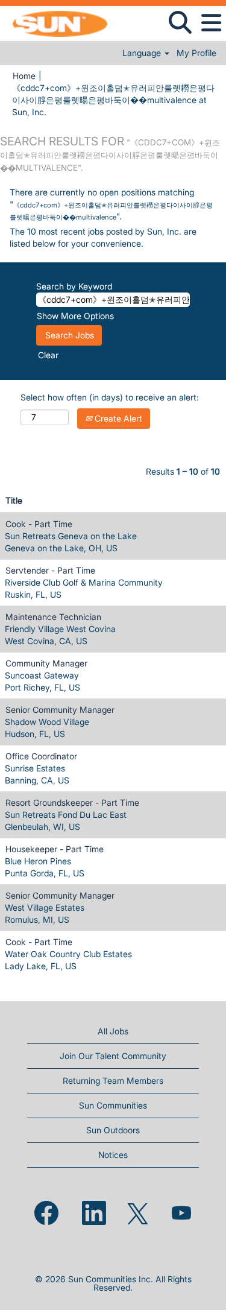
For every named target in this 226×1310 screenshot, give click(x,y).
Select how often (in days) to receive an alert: (109, 397)
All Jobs (113, 1031)
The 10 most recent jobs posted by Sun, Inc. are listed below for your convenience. (103, 237)
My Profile (196, 53)
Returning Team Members (113, 1080)
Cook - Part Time (38, 524)
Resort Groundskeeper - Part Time (72, 802)
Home (24, 76)
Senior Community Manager (60, 709)
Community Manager (46, 663)
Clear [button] (48, 355)
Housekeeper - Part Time (54, 849)
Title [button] (13, 500)
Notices (113, 1155)
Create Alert (117, 418)
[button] (211, 23)
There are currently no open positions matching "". (111, 204)
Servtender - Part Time (50, 570)
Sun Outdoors (113, 1130)
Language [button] (142, 53)
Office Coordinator (41, 756)
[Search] (180, 22)
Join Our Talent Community (113, 1056)
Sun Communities (113, 1105)
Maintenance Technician (53, 617)
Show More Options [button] (75, 316)
